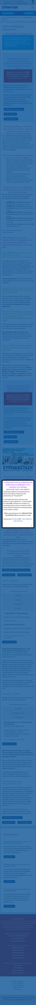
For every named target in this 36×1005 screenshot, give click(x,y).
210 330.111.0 (18, 521)
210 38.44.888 (16, 519)
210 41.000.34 (27, 519)
